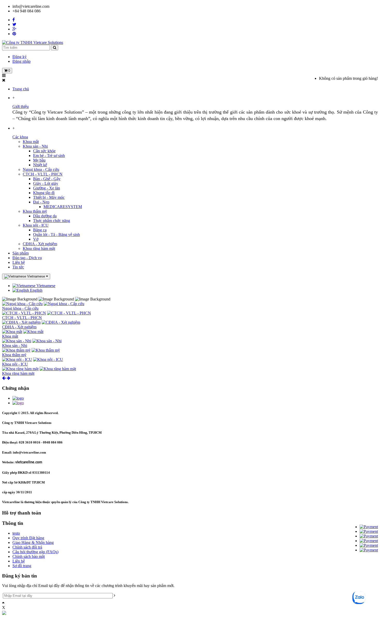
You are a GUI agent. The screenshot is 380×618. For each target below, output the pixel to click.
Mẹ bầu (39, 160)
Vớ (35, 239)
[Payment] (369, 527)
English (35, 290)
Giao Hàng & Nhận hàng (33, 542)
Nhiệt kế (40, 165)
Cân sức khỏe (44, 151)
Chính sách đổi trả (27, 547)
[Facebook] (13, 20)
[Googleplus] (14, 29)
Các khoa (20, 137)
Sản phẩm (20, 253)
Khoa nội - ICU (36, 225)
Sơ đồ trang (21, 566)
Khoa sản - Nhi (35, 146)
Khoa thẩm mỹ (35, 211)
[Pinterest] (14, 33)
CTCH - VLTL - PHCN (43, 174)
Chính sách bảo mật (28, 556)
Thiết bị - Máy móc (49, 197)
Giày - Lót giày (45, 183)
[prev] (4, 378)
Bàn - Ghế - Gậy (46, 179)
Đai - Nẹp (41, 202)
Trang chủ (20, 89)
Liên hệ (18, 262)
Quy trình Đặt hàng (28, 538)
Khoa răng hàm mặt (39, 248)
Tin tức (18, 267)
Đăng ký (19, 56)
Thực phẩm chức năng (51, 220)
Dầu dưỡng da (45, 216)
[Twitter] (14, 24)
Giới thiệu (20, 106)
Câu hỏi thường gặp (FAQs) (35, 552)
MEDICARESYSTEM (62, 206)
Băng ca (40, 230)
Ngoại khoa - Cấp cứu (41, 169)
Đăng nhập (21, 61)
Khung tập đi (44, 193)
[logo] (18, 398)
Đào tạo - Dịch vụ (27, 258)
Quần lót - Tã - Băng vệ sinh (56, 234)
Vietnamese (45, 285)
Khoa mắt (31, 141)
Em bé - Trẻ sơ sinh (49, 155)
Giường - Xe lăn (46, 188)
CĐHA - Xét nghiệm (40, 244)
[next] (8, 378)
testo (16, 533)
